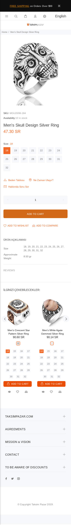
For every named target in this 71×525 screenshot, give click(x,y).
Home (4, 32)
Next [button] (66, 319)
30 (50, 159)
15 (14, 351)
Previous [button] (5, 319)
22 (41, 150)
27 (24, 159)
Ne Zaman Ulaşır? (43, 180)
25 (7, 159)
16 (21, 351)
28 (32, 159)
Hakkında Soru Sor (18, 186)
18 (7, 150)
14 (8, 351)
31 (58, 159)
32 (7, 167)
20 (24, 150)
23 (50, 150)
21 (32, 150)
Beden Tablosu (16, 180)
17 (28, 351)
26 (15, 159)
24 (58, 150)
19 (15, 150)
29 (41, 159)
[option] (35, 70)
